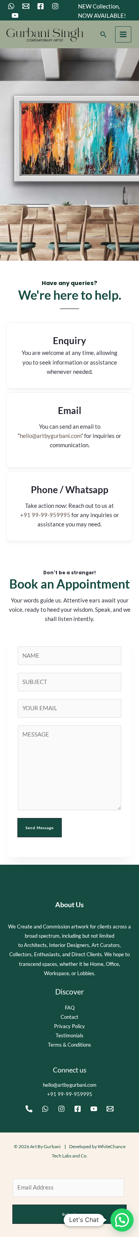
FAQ (70, 1008)
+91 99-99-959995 (45, 515)
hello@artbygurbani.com (50, 436)
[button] (103, 34)
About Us (69, 904)
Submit (69, 1214)
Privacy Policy (69, 1026)
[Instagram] (55, 6)
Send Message (39, 827)
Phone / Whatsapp (69, 489)
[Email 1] (25, 6)
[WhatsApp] (11, 6)
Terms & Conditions (69, 1045)
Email (69, 410)
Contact (69, 1017)
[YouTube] (15, 15)
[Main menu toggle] (123, 34)
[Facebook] (40, 6)
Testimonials (69, 1035)
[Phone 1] (28, 1108)
